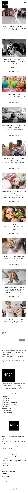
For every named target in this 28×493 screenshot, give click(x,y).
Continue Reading (14, 71)
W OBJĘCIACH (14, 224)
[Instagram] (14, 489)
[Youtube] (13, 489)
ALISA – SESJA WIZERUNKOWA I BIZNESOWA (14, 287)
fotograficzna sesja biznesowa (8, 402)
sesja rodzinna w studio (18, 162)
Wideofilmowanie (20, 227)
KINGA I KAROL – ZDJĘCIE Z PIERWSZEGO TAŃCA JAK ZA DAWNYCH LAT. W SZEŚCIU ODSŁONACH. (14, 61)
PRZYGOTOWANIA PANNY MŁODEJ (14, 319)
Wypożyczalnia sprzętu (7, 412)
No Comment (18, 131)
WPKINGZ (22, 491)
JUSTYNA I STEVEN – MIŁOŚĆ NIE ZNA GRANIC (14, 257)
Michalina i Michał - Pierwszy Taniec (10, 456)
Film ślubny (15, 195)
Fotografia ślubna (17, 28)
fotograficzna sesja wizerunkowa (9, 404)
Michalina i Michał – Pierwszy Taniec (14, 26)
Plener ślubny (10, 131)
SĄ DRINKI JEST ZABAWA (14, 94)
